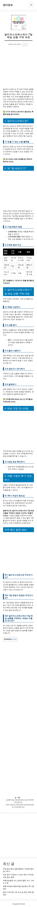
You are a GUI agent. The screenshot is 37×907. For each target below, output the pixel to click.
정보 (19, 797)
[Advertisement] (18, 68)
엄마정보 (8, 4)
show (14, 639)
